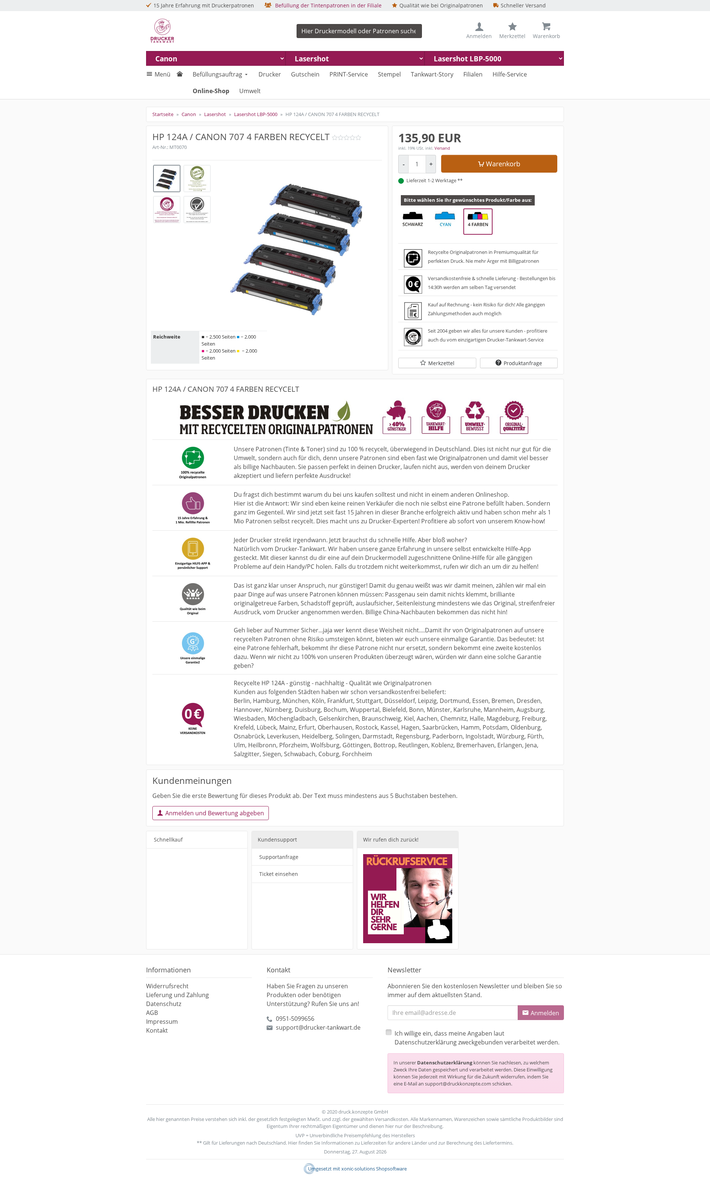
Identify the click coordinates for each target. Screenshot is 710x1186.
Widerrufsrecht (167, 986)
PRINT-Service (348, 74)
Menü (162, 74)
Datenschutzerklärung (444, 1062)
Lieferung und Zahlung (177, 995)
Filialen (473, 74)
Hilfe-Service (510, 74)
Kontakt (157, 1030)
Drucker (269, 74)
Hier (292, 1142)
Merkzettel (441, 363)
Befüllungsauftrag (217, 74)
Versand (442, 148)
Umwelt (250, 91)
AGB (152, 1013)
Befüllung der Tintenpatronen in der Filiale (328, 5)
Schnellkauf (168, 839)
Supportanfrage (278, 856)
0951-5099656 (295, 1019)
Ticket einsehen (278, 873)
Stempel (389, 74)
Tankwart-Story (432, 74)
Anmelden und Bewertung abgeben (214, 813)
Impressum (162, 1021)
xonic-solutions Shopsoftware (374, 1168)
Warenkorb (503, 163)
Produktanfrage (523, 363)
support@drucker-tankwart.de (318, 1027)
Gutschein (305, 74)
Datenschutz (163, 1004)
